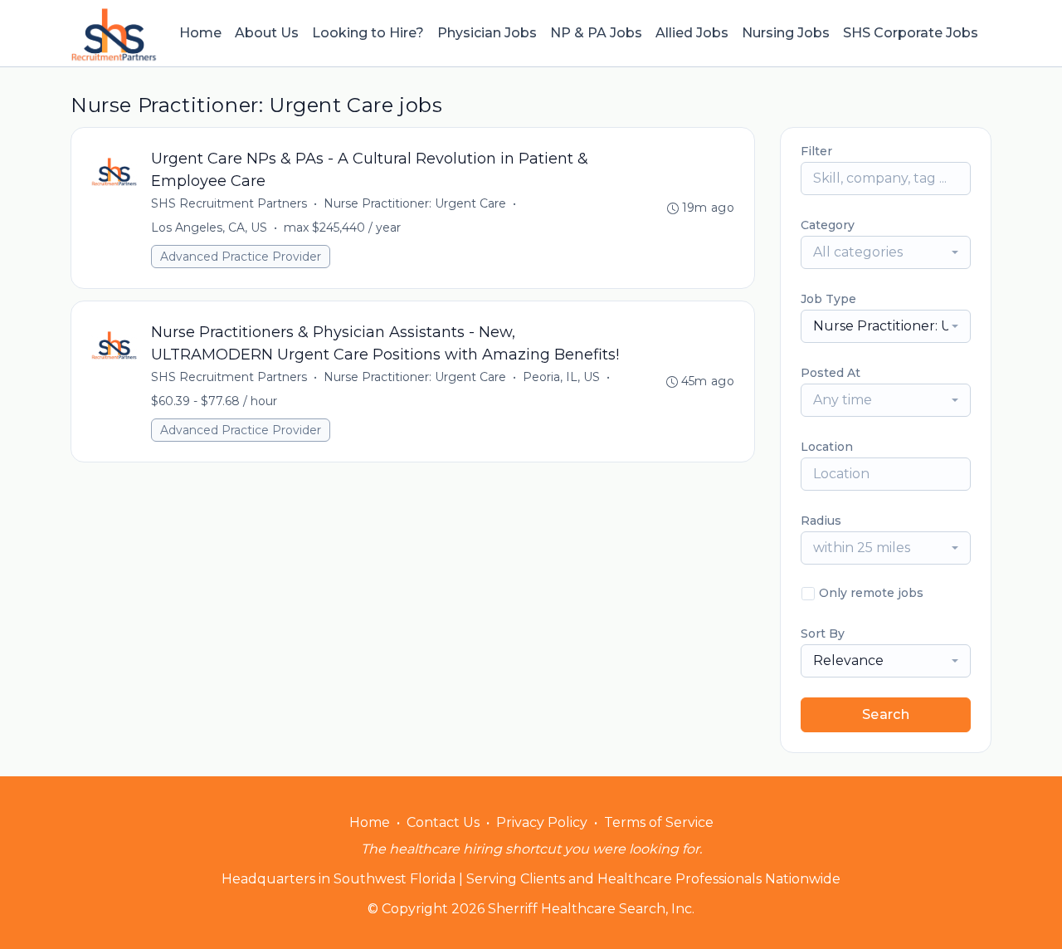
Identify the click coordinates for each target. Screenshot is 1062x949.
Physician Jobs (487, 33)
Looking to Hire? (368, 33)
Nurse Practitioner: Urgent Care (415, 203)
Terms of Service (659, 822)
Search (885, 714)
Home (200, 33)
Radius (821, 520)
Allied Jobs (691, 33)
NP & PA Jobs (596, 33)
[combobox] (886, 252)
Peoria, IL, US (561, 376)
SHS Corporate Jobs (910, 33)
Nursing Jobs (786, 33)
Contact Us (443, 822)
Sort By (823, 633)
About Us (267, 33)
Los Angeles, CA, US (209, 227)
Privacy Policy (541, 822)
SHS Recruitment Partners (229, 203)
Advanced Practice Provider (240, 256)
